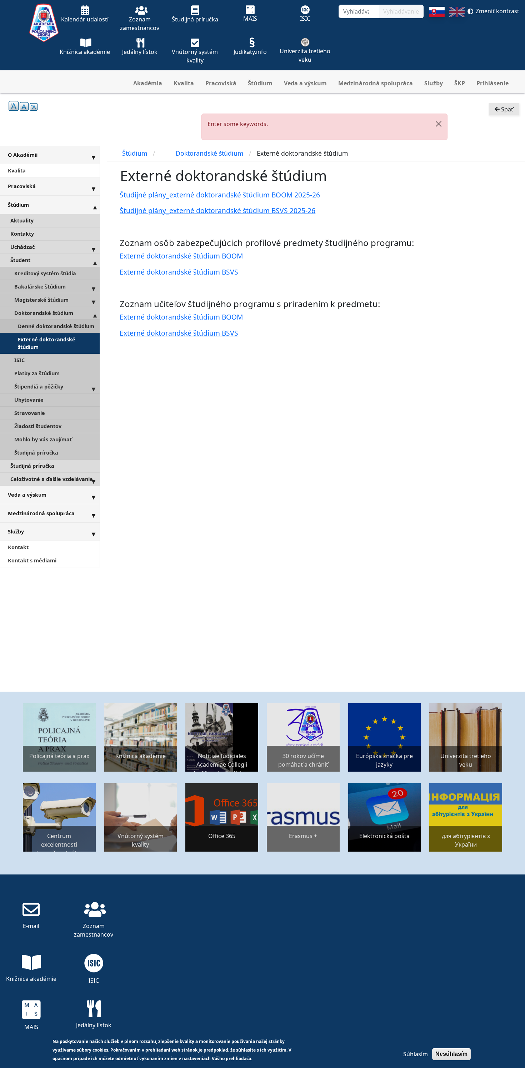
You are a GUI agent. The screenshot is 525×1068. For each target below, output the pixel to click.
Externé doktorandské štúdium (46, 343)
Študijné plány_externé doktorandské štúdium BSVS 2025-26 (217, 210)
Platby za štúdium (37, 373)
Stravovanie (29, 413)
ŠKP (459, 83)
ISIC (19, 360)
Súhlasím (415, 1054)
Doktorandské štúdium (43, 313)
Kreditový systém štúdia (45, 273)
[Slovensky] (437, 38)
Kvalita (184, 83)
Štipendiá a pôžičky (38, 386)
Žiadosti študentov (37, 426)
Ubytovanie (29, 399)
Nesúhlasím (451, 1054)
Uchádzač (22, 247)
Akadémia (147, 83)
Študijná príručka (36, 452)
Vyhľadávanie (401, 11)
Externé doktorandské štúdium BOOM (181, 256)
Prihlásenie (492, 83)
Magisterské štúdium (41, 299)
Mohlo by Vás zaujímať (43, 439)
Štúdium (260, 83)
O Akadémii (23, 154)
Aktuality (22, 220)
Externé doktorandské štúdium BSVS (179, 272)
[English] (457, 38)
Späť (506, 109)
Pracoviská (220, 83)
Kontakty (22, 233)
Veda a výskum (305, 83)
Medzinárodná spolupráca (375, 83)
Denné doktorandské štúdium (56, 326)
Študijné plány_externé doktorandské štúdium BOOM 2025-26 (220, 195)
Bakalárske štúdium (40, 286)
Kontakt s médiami (32, 560)
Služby (433, 83)
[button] (438, 124)
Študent (20, 260)
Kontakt (18, 547)
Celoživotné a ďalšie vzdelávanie (51, 479)
